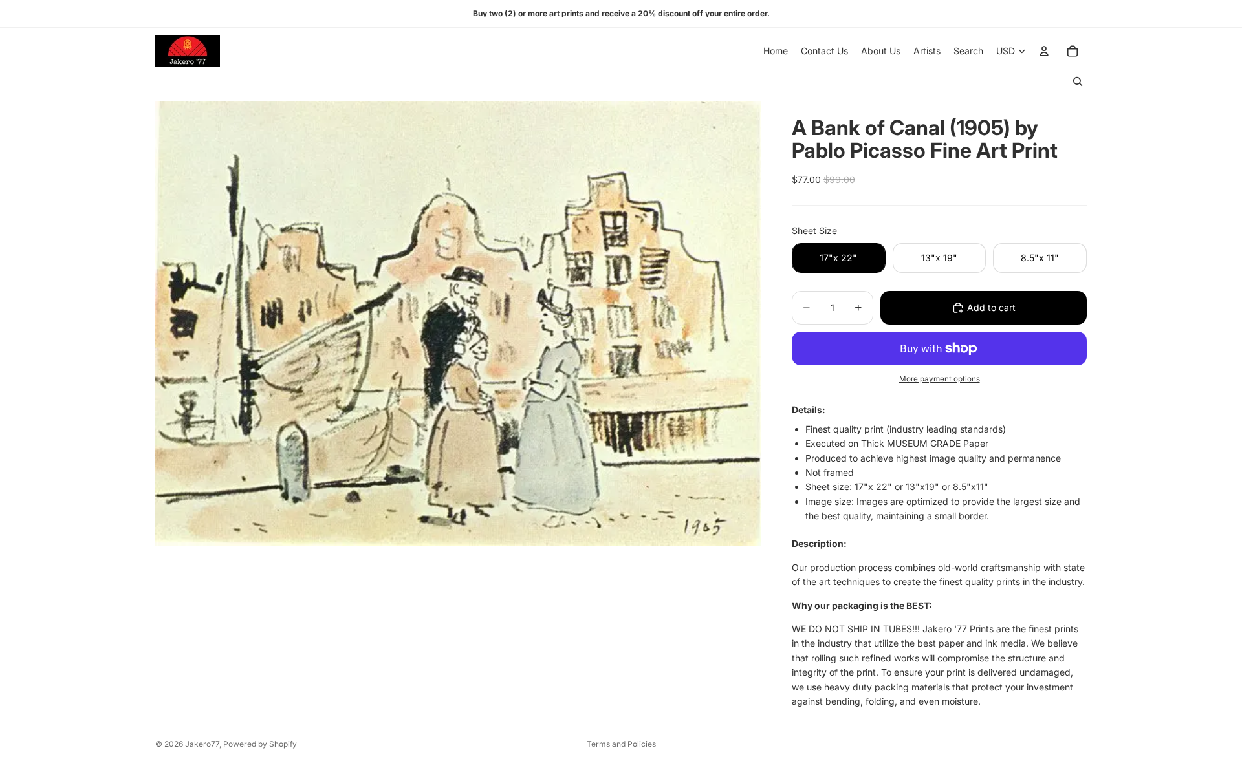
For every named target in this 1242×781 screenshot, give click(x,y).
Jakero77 (202, 744)
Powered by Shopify (260, 744)
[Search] (1077, 81)
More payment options (939, 378)
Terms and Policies (621, 744)
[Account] (1044, 51)
